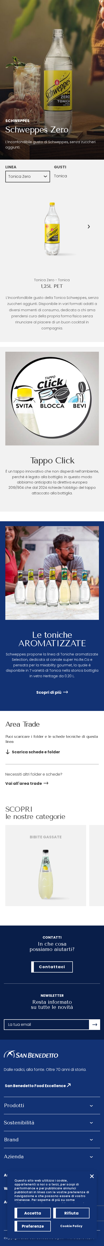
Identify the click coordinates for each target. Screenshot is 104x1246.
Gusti (60, 167)
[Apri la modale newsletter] (94, 1024)
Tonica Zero (19, 176)
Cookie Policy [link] (71, 1226)
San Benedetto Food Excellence (35, 1085)
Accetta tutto (32, 1214)
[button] (89, 226)
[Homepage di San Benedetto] (31, 1054)
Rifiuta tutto (71, 1214)
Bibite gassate (46, 837)
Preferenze (33, 1226)
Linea (10, 167)
